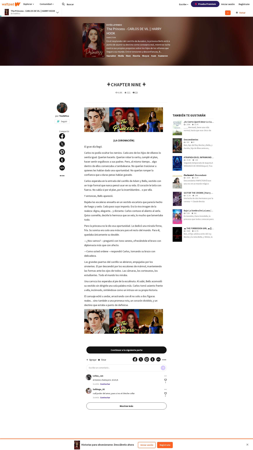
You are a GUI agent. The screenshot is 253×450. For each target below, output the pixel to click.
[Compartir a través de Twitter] (62, 144)
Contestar (105, 384)
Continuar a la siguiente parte (126, 350)
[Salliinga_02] (89, 391)
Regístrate (165, 445)
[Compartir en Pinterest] (62, 152)
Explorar (28, 3)
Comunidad (46, 3)
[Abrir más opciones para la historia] (62, 176)
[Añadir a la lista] (228, 12)
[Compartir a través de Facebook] (62, 136)
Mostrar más (126, 406)
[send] (163, 368)
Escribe (183, 4)
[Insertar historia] (62, 168)
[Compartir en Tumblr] (62, 160)
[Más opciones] (165, 376)
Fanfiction (111, 37)
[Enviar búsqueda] (63, 4)
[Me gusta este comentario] (165, 380)
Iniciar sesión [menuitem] (228, 4)
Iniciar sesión (146, 445)
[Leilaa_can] (89, 377)
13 (136, 92)
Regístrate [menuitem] (244, 4)
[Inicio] (11, 4)
